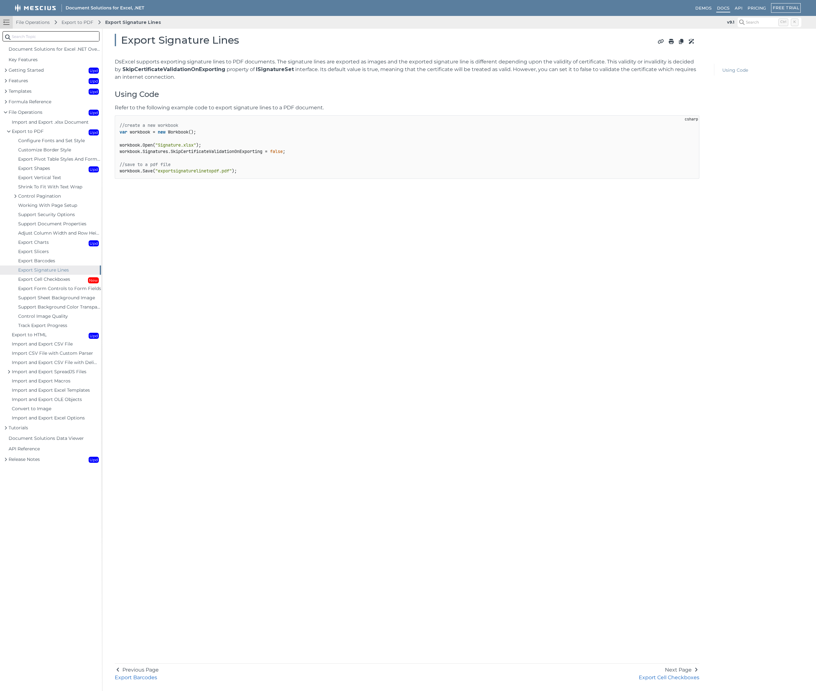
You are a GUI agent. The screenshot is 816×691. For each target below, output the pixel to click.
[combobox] (51, 36)
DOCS (723, 8)
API (738, 8)
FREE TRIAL (786, 7)
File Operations (33, 22)
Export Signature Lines (133, 22)
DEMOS (703, 8)
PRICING (756, 8)
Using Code (735, 70)
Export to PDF (77, 22)
